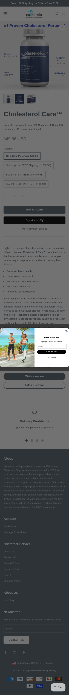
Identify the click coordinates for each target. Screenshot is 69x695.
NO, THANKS (52, 357)
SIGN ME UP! (51, 352)
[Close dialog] (66, 330)
